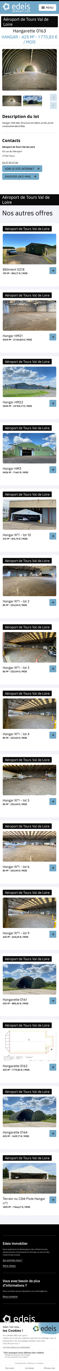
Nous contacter (10, 1296)
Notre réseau (9, 1265)
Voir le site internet (19, 168)
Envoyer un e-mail (18, 176)
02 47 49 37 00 (10, 162)
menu (50, 7)
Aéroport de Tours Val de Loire (25, 22)
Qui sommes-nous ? (12, 1260)
